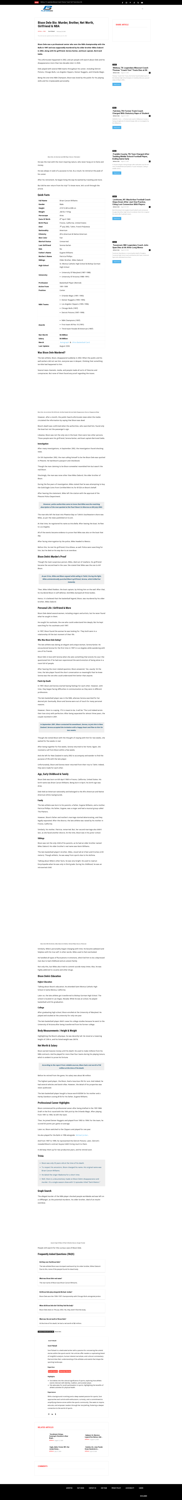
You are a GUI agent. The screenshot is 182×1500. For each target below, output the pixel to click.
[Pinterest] (130, 2)
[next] (97, 2)
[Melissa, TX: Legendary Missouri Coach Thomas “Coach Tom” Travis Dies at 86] (131, 55)
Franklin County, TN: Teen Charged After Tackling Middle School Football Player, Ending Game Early (130, 156)
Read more (117, 84)
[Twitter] (138, 2)
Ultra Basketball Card (81, 342)
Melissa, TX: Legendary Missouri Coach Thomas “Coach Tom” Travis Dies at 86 (61, 2)
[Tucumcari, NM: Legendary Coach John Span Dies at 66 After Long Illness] (131, 233)
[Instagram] (126, 2)
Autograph (64, 342)
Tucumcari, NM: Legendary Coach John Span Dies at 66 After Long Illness (130, 246)
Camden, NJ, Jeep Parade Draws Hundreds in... (94, 1448)
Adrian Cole (116, 72)
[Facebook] (122, 2)
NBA (44, 31)
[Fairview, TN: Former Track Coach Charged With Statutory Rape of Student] (131, 99)
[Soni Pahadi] (41, 1377)
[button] (142, 8)
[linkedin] (52, 1413)
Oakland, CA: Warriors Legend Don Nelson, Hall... (94, 1436)
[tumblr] (55, 1413)
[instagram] (49, 1413)
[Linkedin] (139, 32)
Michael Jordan (82, 1135)
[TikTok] (134, 2)
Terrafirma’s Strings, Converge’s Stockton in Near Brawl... (58, 1436)
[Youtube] (142, 2)
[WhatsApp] (134, 32)
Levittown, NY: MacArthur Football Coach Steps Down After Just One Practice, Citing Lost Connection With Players (131, 201)
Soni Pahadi (51, 31)
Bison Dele (58, 1331)
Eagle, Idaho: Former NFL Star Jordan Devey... (59, 1448)
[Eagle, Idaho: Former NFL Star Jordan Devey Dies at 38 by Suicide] (42, 1449)
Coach (114, 64)
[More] (144, 32)
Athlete (40, 31)
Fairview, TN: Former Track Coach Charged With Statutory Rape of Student (130, 112)
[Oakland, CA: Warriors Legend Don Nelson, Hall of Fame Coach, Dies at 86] (78, 1437)
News (114, 107)
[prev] (94, 2)
